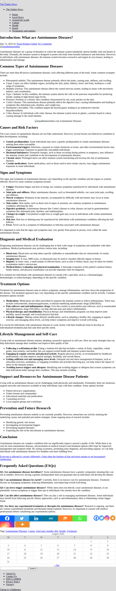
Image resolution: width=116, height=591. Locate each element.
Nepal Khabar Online (27, 44)
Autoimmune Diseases (16, 531)
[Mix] (65, 518)
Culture (15, 22)
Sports (15, 28)
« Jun (56, 565)
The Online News (8, 4)
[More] (113, 518)
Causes (31, 531)
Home (15, 14)
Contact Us (11, 576)
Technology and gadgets (23, 31)
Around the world (20, 20)
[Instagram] (107, 518)
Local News (18, 17)
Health (15, 25)
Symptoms (72, 531)
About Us (10, 573)
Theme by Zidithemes (10, 589)
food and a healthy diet (47, 531)
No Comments (45, 44)
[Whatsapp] (79, 518)
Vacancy (10, 584)
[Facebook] (96, 518)
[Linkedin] (36, 518)
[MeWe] (51, 518)
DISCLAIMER (13, 579)
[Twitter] (101, 518)
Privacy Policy (13, 581)
